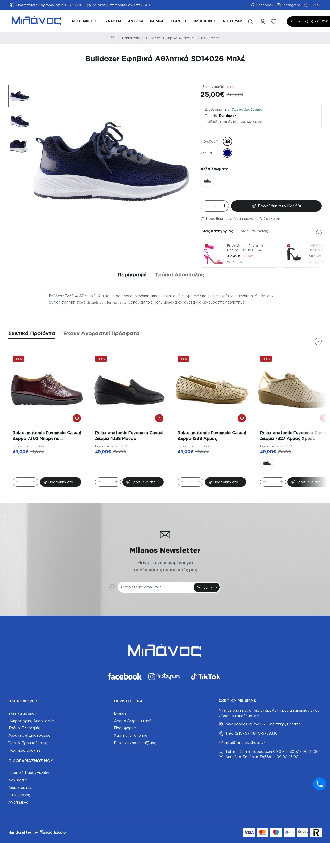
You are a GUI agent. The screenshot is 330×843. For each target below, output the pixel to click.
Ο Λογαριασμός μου (30, 760)
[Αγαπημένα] (274, 21)
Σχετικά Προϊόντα (31, 333)
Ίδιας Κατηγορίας (217, 231)
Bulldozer (227, 115)
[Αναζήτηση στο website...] (250, 21)
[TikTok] (205, 676)
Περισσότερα (128, 701)
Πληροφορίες (23, 701)
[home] (113, 37)
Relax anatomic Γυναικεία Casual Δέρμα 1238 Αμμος (212, 435)
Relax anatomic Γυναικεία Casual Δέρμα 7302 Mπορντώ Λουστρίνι (47, 436)
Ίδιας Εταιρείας (253, 231)
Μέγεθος (208, 141)
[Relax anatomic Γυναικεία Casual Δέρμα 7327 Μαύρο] (267, 463)
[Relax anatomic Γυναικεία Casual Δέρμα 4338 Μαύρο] (129, 390)
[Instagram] (165, 676)
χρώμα (206, 153)
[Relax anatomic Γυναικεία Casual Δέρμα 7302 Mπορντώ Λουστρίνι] (47, 390)
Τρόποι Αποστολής (179, 274)
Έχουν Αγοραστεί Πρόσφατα (101, 333)
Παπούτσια (131, 38)
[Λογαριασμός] (263, 21)
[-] (205, 206)
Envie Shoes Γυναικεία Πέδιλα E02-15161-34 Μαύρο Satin (246, 248)
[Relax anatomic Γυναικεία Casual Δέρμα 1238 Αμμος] (212, 390)
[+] (224, 206)
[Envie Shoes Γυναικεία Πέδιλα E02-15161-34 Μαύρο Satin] (213, 254)
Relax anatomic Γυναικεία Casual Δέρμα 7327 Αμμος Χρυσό (294, 435)
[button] (17, 88)
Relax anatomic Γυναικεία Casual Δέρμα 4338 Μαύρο (129, 435)
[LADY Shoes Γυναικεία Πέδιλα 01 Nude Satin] (294, 254)
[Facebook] (124, 676)
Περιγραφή (132, 274)
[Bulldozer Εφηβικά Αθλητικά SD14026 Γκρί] (207, 181)
